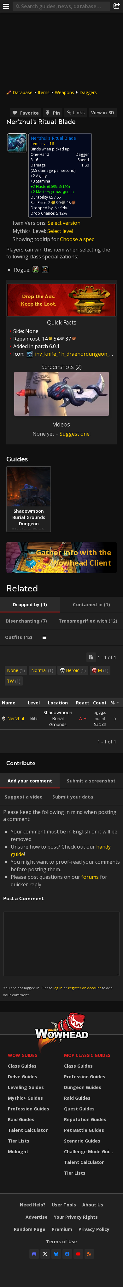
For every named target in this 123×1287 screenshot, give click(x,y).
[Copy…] (91, 657)
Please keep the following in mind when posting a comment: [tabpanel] (61, 903)
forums (90, 876)
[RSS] (89, 1254)
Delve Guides (22, 1077)
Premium (62, 1229)
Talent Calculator (28, 1130)
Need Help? (32, 1205)
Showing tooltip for (36, 239)
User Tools (64, 1205)
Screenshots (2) (61, 366)
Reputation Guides (85, 1119)
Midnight (18, 1151)
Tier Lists (18, 1141)
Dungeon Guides (82, 1087)
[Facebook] (67, 1254)
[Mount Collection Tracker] (61, 557)
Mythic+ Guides (25, 1098)
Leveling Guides (26, 1087)
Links (79, 113)
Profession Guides (28, 1109)
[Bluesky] (56, 1254)
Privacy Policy (94, 1229)
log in (57, 987)
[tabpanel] (61, 699)
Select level (60, 231)
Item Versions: (30, 222)
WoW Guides (22, 1055)
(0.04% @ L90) (61, 191)
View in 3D (102, 113)
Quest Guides (79, 1109)
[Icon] (17, 143)
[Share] (116, 6)
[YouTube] (78, 1254)
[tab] (30, 604)
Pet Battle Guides (84, 1130)
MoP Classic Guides (87, 1055)
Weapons (64, 92)
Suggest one (75, 433)
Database (22, 92)
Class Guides (22, 1066)
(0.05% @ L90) (58, 186)
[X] (45, 1254)
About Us (92, 1205)
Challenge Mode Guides (90, 1151)
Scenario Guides (82, 1141)
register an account (84, 987)
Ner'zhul (15, 718)
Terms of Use (61, 1242)
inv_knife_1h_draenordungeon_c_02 (77, 353)
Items (44, 92)
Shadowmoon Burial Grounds (58, 718)
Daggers (88, 92)
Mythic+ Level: (30, 231)
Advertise (37, 1217)
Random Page (29, 1229)
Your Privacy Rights (76, 1217)
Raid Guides (21, 1119)
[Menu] (6, 6)
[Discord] (34, 1254)
